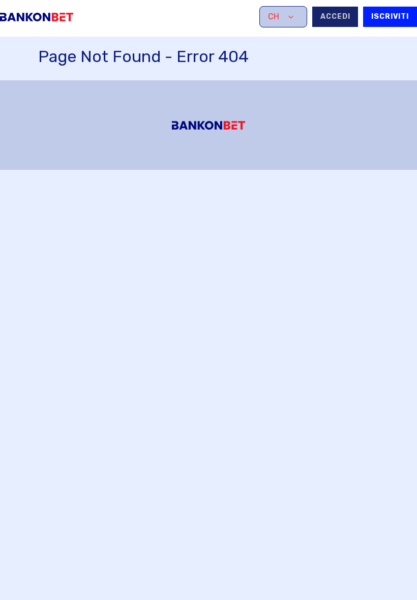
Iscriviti (390, 16)
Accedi (335, 16)
